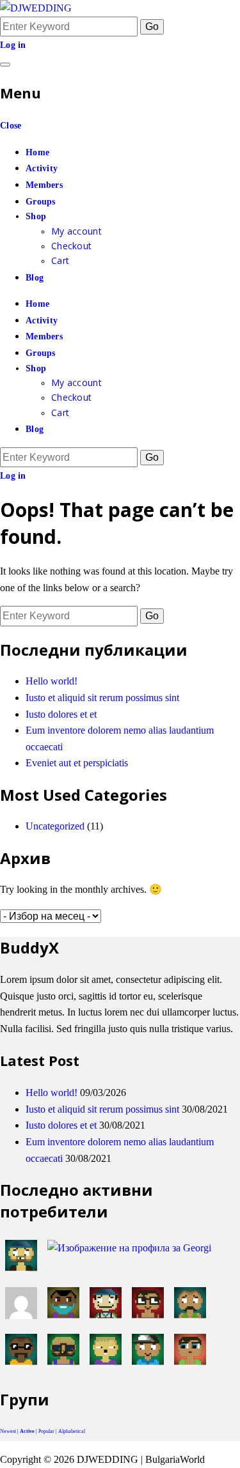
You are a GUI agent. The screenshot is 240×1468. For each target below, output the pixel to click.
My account (76, 231)
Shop (36, 216)
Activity (42, 168)
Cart (60, 260)
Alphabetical (71, 1431)
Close (10, 125)
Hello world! (51, 681)
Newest (8, 1431)
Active (27, 1431)
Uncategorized (55, 826)
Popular (46, 1431)
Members (44, 185)
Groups (41, 201)
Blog (35, 277)
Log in (13, 45)
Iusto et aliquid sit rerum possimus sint (102, 697)
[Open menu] (5, 64)
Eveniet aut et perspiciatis (77, 762)
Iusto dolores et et (61, 714)
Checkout (71, 246)
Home (37, 152)
